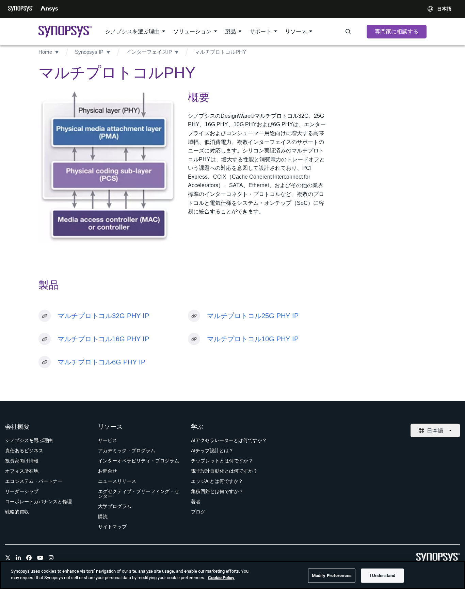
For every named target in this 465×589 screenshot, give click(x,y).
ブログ (198, 511)
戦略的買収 (17, 511)
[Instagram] (51, 557)
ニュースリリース (117, 481)
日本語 (444, 9)
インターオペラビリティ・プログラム (138, 460)
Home (45, 52)
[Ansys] (49, 9)
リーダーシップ (21, 491)
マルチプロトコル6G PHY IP (101, 362)
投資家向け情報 (21, 460)
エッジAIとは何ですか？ (217, 481)
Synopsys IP (89, 52)
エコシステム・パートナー (33, 481)
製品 (230, 31)
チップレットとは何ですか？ (222, 460)
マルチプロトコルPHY (220, 52)
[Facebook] (29, 557)
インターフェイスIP (149, 52)
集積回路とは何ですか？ (217, 491)
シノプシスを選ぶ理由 (132, 31)
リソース (296, 31)
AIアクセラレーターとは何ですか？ (229, 440)
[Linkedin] (18, 557)
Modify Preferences (332, 575)
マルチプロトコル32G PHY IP (103, 316)
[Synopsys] (20, 9)
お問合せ (107, 471)
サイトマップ (112, 526)
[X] (8, 557)
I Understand (383, 575)
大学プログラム (114, 506)
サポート (260, 31)
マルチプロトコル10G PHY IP (253, 339)
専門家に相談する (396, 31)
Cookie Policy (221, 577)
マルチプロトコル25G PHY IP (253, 316)
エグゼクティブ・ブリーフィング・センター (138, 494)
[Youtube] (40, 557)
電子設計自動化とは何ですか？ (224, 471)
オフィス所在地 (21, 471)
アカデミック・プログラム (126, 450)
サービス (107, 440)
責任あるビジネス (24, 450)
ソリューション (192, 31)
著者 (196, 501)
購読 (103, 516)
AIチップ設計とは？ (212, 450)
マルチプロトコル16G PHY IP (103, 339)
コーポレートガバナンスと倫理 (38, 501)
